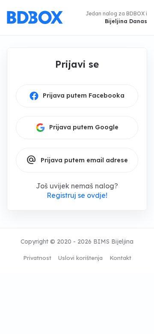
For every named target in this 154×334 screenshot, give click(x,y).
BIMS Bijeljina (113, 241)
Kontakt (120, 257)
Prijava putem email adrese (77, 160)
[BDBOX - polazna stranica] (35, 17)
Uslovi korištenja (80, 257)
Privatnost (37, 257)
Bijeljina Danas (126, 21)
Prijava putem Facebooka (83, 95)
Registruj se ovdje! (77, 195)
